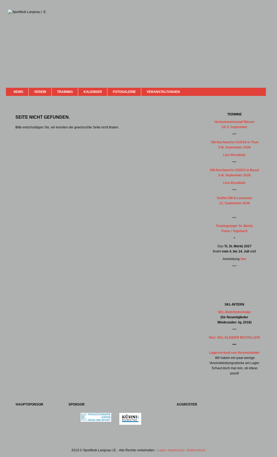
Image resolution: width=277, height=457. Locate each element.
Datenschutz (196, 450)
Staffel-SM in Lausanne (234, 198)
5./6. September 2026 (234, 147)
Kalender (93, 92)
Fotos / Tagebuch (235, 231)
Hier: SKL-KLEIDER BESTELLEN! (234, 337)
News (18, 92)
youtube (252, 91)
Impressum (176, 450)
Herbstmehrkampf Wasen (234, 122)
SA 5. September (235, 127)
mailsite (259, 92)
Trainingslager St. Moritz (234, 226)
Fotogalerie (124, 92)
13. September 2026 (234, 203)
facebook (247, 91)
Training (65, 92)
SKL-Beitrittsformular (234, 312)
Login (161, 450)
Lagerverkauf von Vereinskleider (234, 353)
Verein (40, 92)
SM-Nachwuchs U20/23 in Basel (234, 170)
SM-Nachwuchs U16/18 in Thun (234, 142)
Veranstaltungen (163, 92)
